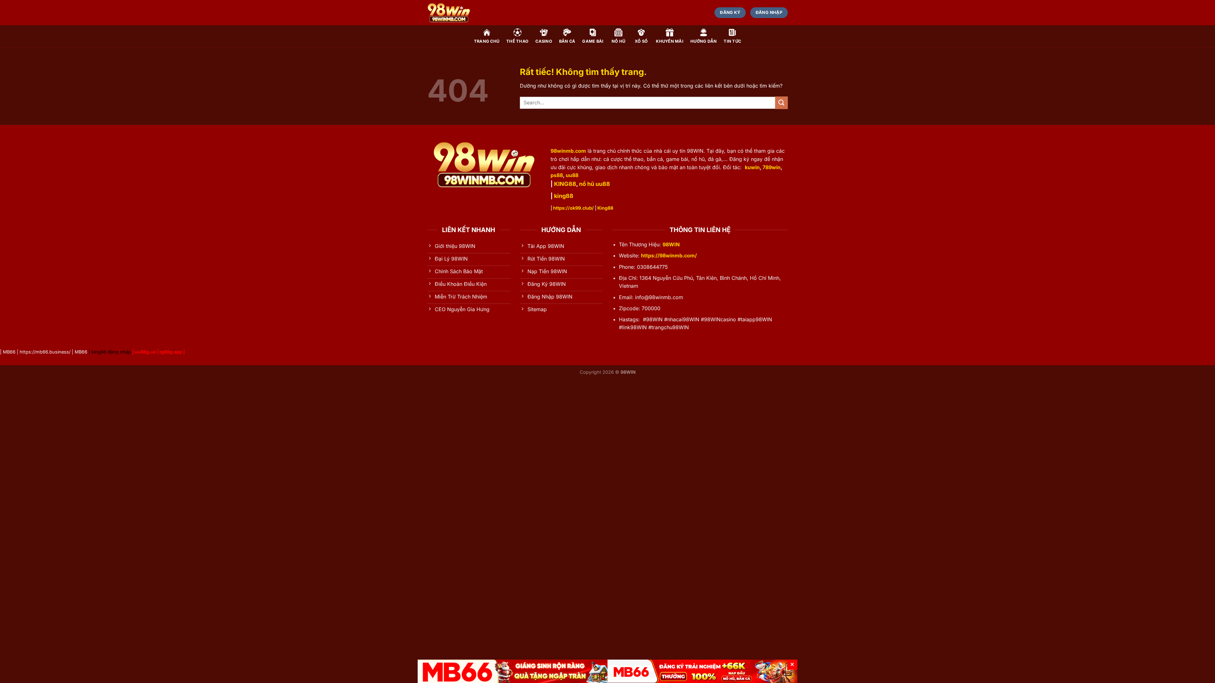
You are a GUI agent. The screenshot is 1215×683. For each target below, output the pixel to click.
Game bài (592, 41)
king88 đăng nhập (111, 351)
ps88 (557, 175)
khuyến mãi (669, 41)
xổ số (641, 41)
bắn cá (567, 41)
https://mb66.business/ (45, 351)
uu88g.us (145, 351)
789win (772, 167)
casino (543, 41)
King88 (605, 208)
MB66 (9, 351)
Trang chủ (486, 41)
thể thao (517, 41)
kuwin (752, 167)
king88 (563, 196)
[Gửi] (781, 102)
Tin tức (732, 41)
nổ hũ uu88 (594, 184)
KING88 (565, 184)
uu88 (572, 175)
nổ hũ (618, 41)
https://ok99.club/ (573, 208)
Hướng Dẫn (703, 41)
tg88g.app (170, 351)
